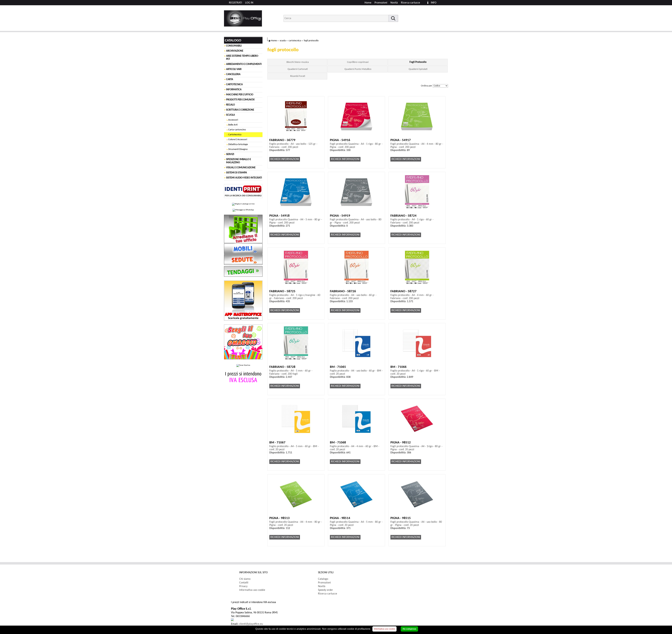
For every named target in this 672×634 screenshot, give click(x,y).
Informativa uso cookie (252, 590)
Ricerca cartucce (410, 2)
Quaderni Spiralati (418, 69)
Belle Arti (232, 125)
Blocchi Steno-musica (297, 62)
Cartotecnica (234, 134)
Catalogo (323, 579)
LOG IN (249, 2)
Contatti (243, 582)
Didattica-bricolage (238, 144)
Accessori (233, 120)
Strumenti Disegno (238, 149)
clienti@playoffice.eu (251, 624)
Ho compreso (409, 629)
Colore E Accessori (237, 139)
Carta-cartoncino (237, 129)
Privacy (243, 586)
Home (368, 2)
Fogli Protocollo (418, 62)
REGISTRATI (235, 2)
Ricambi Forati (297, 76)
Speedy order (325, 590)
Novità (394, 2)
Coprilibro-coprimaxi (358, 62)
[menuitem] (412, 3)
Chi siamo (244, 579)
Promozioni (380, 2)
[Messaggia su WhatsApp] (243, 210)
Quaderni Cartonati (298, 69)
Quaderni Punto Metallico (357, 69)
